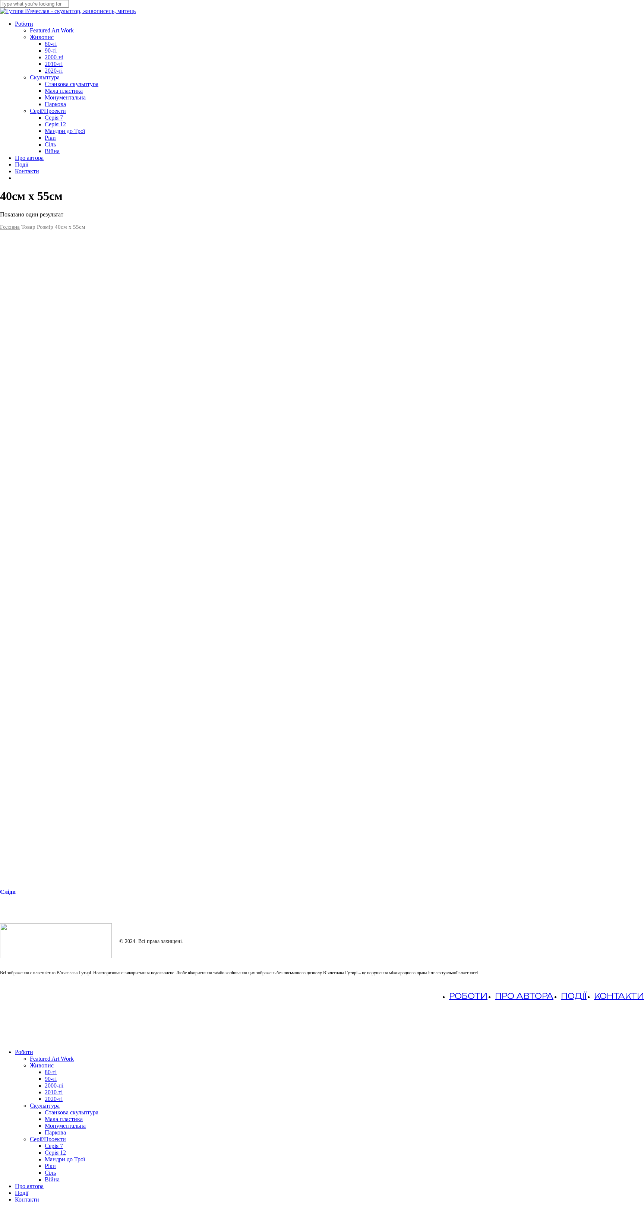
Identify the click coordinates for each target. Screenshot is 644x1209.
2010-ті (54, 1092)
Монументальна (65, 1126)
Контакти (619, 996)
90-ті (51, 1079)
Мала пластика (64, 1119)
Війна (52, 1179)
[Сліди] (322, 558)
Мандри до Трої (65, 1159)
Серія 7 (54, 1146)
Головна (10, 227)
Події (574, 996)
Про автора (524, 996)
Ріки (50, 1166)
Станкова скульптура (71, 1112)
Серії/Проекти (48, 1139)
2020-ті (54, 1099)
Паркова (55, 1132)
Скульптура (45, 1105)
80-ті (51, 1072)
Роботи (468, 996)
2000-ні (54, 1085)
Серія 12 (55, 1152)
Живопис (42, 1065)
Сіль (50, 1173)
